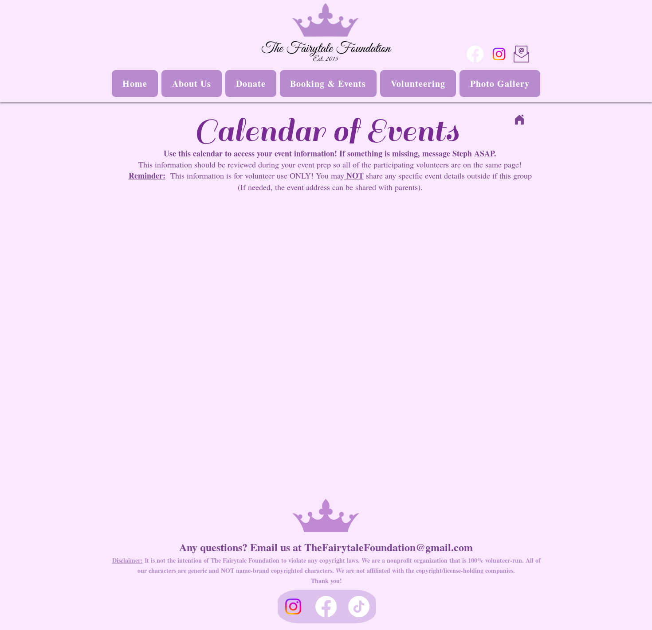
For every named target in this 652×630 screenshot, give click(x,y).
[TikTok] (358, 606)
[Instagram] (499, 54)
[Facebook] (475, 54)
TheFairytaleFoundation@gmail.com (388, 547)
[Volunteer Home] (519, 119)
